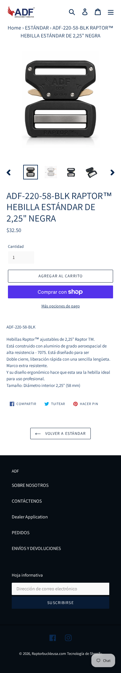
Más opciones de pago (60, 306)
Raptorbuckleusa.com (49, 653)
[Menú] (110, 11)
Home (14, 27)
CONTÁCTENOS (27, 501)
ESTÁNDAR (37, 27)
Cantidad (16, 246)
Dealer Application (30, 517)
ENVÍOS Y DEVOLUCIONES (36, 548)
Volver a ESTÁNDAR (65, 433)
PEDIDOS (20, 533)
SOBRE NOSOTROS (30, 485)
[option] (31, 172)
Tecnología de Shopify (84, 653)
